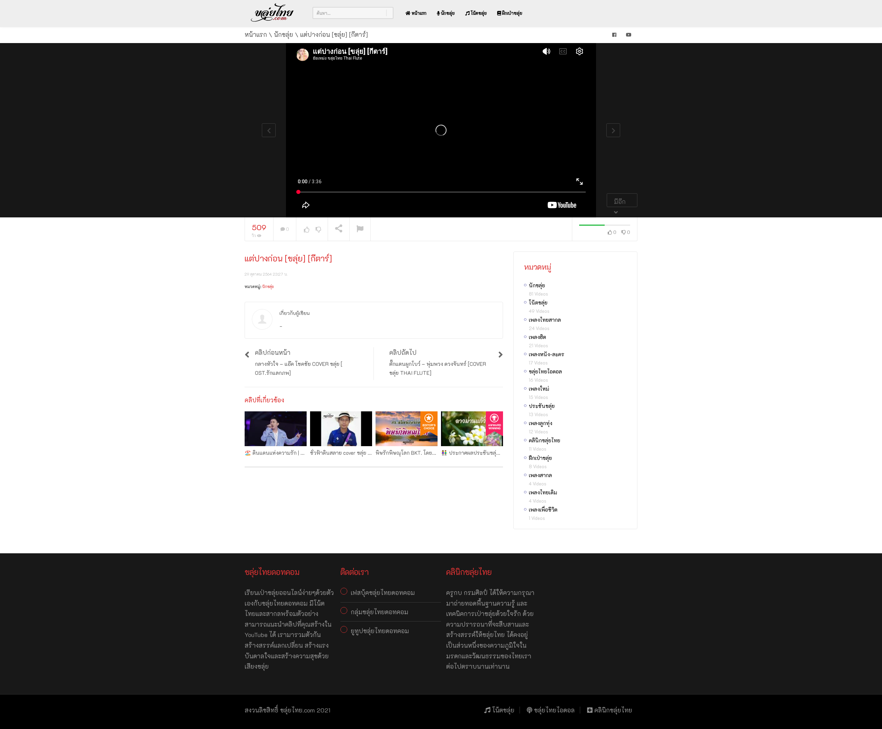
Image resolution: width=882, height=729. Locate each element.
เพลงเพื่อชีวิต (543, 509)
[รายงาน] (360, 229)
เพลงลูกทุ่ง (540, 423)
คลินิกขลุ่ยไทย (544, 440)
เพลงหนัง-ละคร (546, 354)
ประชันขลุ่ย (542, 405)
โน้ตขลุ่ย (478, 13)
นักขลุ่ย (447, 13)
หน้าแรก (419, 13)
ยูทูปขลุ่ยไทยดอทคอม (380, 631)
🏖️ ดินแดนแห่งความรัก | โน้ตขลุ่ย (282, 452)
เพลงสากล (540, 475)
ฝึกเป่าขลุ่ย (511, 13)
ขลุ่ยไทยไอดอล (545, 371)
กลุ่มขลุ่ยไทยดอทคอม (379, 612)
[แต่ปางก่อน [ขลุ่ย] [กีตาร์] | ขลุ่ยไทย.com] (272, 13)
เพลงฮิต (537, 336)
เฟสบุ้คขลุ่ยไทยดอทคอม (383, 592)
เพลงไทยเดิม (543, 492)
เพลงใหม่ (539, 388)
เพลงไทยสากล (545, 319)
